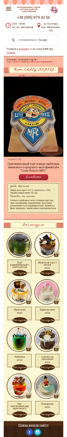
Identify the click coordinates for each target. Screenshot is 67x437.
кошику (24, 48)
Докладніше (20, 273)
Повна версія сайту (33, 425)
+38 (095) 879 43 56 (33, 17)
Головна (11, 59)
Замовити (33, 177)
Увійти (11, 52)
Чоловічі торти (27, 59)
